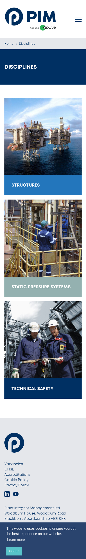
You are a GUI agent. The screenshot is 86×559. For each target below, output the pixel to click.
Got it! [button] (14, 551)
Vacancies (13, 464)
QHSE (9, 469)
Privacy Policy (16, 485)
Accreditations (17, 474)
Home (8, 44)
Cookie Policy (16, 480)
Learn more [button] (16, 540)
